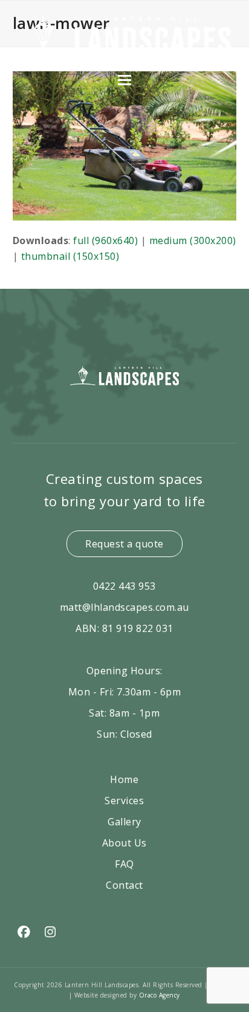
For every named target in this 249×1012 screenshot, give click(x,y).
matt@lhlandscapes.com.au (124, 607)
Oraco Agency (159, 995)
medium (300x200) (192, 240)
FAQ (124, 864)
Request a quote (124, 543)
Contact (124, 885)
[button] (124, 80)
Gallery (124, 821)
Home (124, 779)
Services (124, 800)
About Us (124, 842)
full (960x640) (105, 240)
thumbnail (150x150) (70, 256)
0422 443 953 (124, 586)
